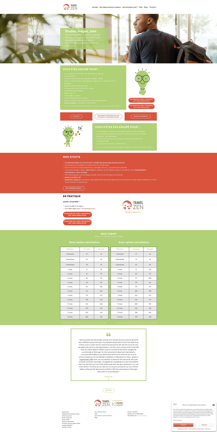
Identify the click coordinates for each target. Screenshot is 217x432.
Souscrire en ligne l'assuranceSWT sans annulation (77, 214)
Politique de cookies (182, 428)
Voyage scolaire (66, 427)
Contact (152, 7)
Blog (145, 7)
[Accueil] (70, 7)
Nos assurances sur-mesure (110, 7)
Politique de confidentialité (135, 413)
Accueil (95, 7)
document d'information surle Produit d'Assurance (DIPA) (108, 116)
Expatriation (65, 412)
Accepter (183, 425)
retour (109, 390)
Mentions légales (132, 411)
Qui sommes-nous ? (129, 7)
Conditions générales (141, 116)
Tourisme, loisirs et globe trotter (71, 423)
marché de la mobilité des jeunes (95, 162)
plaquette (76, 116)
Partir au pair (66, 419)
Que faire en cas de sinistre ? (103, 415)
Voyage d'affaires (67, 425)
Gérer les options (177, 420)
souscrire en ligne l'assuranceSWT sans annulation (141, 100)
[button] (213, 405)
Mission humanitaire (68, 421)
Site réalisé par (137, 415)
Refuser (204, 425)
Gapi (76, 180)
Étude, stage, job (67, 417)
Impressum (207, 428)
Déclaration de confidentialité (196, 428)
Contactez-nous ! (88, 208)
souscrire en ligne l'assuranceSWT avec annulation (141, 106)
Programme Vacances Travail (70, 414)
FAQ (140, 7)
